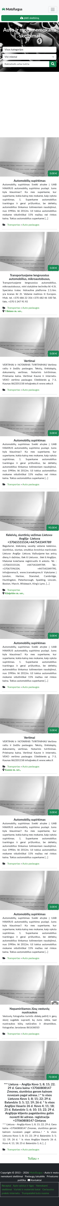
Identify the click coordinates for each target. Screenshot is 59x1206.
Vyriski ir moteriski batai (27, 1189)
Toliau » (33, 1158)
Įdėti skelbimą (31, 18)
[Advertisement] (29, 102)
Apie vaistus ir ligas (23, 1185)
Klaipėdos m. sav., (14, 593)
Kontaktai (36, 1180)
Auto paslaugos (30, 225)
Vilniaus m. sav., (13, 311)
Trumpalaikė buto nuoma (35, 1193)
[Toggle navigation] (52, 9)
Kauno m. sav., (13, 769)
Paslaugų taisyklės (35, 1176)
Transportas (13, 225)
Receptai (6, 1185)
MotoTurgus (13, 9)
